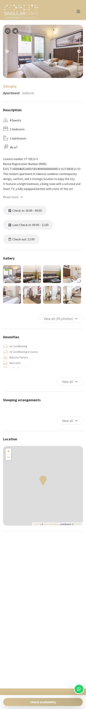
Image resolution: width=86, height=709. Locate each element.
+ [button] (8, 451)
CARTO (78, 524)
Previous (10, 52)
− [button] (8, 457)
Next (82, 52)
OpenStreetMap (51, 524)
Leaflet (36, 524)
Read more (10, 197)
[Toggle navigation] (78, 12)
